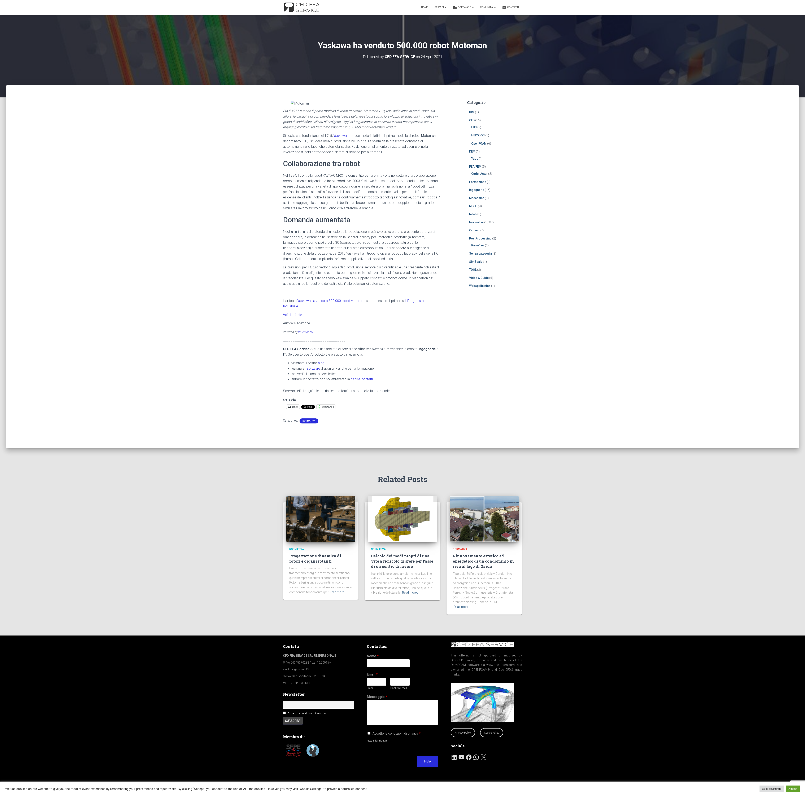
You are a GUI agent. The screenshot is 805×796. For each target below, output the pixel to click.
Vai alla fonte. (293, 315)
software (313, 368)
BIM (471, 112)
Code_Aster (479, 173)
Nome (373, 656)
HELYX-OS (478, 135)
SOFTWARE (465, 7)
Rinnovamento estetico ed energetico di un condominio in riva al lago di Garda (483, 561)
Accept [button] (792, 788)
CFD (472, 120)
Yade (474, 158)
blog (321, 363)
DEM (472, 151)
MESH (473, 206)
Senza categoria (480, 253)
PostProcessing (480, 238)
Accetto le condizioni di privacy (397, 733)
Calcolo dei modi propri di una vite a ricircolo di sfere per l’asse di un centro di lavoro (402, 561)
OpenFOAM (479, 143)
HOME (424, 7)
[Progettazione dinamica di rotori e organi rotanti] (320, 518)
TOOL (473, 269)
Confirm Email (398, 688)
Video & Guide (479, 278)
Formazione (477, 182)
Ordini (473, 230)
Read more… (338, 592)
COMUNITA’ (487, 7)
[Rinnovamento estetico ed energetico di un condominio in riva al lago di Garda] (484, 518)
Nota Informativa (377, 740)
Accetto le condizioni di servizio (307, 713)
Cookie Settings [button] (771, 788)
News (473, 214)
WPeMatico (305, 332)
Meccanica (476, 198)
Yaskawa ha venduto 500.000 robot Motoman (331, 301)
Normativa (309, 421)
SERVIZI (439, 7)
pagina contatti (362, 379)
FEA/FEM (475, 166)
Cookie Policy (491, 732)
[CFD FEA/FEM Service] (303, 7)
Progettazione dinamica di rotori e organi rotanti (315, 558)
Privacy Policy (463, 732)
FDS (474, 127)
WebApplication (480, 285)
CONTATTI (513, 7)
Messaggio (377, 697)
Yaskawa (340, 136)
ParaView (477, 245)
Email (372, 674)
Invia (427, 761)
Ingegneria (476, 190)
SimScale (475, 261)
